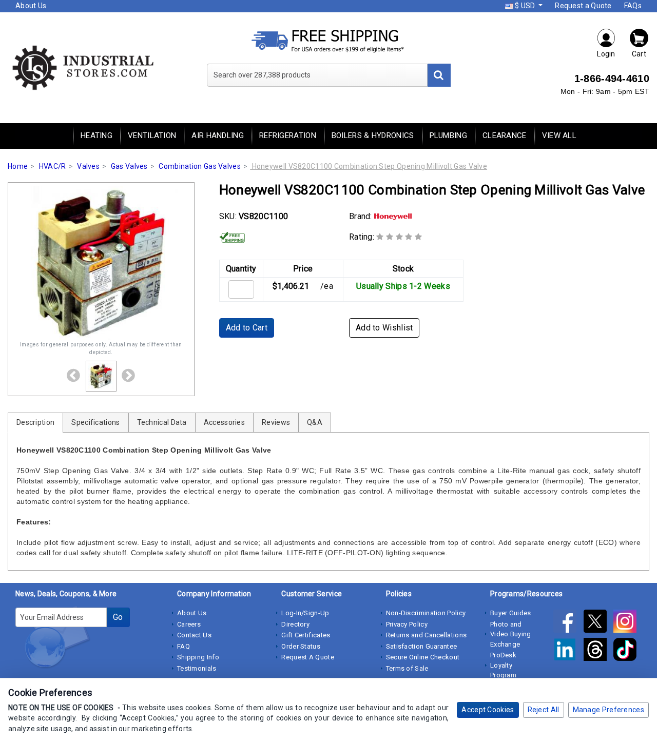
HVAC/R (52, 166)
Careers (189, 624)
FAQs (633, 6)
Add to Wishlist (384, 328)
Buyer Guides (510, 613)
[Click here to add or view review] (399, 237)
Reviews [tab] (276, 422)
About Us (30, 6)
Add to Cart (246, 328)
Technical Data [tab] (162, 422)
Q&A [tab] (314, 422)
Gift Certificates (305, 635)
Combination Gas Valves (200, 166)
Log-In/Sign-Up (305, 613)
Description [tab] (35, 422)
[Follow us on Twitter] (598, 623)
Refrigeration (287, 135)
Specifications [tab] (95, 422)
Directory (295, 624)
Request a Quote (583, 6)
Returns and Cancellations (426, 635)
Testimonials (197, 668)
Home (18, 166)
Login (606, 54)
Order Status (300, 646)
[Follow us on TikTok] (627, 651)
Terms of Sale (407, 668)
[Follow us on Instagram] (627, 623)
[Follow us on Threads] (598, 651)
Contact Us (194, 635)
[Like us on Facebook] (568, 623)
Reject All (543, 710)
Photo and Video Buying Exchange (510, 634)
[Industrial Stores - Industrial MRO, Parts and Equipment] (82, 67)
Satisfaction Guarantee (421, 646)
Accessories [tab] (224, 422)
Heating (96, 135)
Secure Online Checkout (423, 657)
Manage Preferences (608, 710)
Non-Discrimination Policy (426, 613)
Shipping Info (198, 657)
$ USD (525, 6)
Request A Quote (307, 657)
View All (559, 135)
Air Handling (217, 135)
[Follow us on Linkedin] (568, 651)
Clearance (504, 135)
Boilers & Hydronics (373, 135)
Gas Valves (129, 166)
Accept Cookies (487, 710)
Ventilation (152, 135)
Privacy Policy (407, 624)
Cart (639, 54)
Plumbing (448, 135)
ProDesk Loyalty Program (503, 665)
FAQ (183, 646)
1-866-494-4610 (611, 78)
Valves (88, 166)
